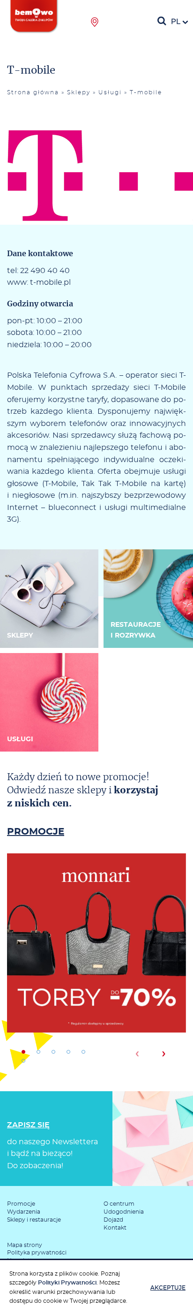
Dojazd (113, 1220)
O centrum (119, 1204)
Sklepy (78, 92)
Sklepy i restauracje (34, 1220)
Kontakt (115, 1228)
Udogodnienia (124, 1212)
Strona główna (33, 92)
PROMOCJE (35, 831)
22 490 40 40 (45, 270)
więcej (96, 975)
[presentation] (137, 1053)
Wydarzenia (23, 1212)
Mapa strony (24, 1245)
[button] (23, 1052)
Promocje (21, 1204)
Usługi (110, 92)
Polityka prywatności (37, 1252)
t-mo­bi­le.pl (50, 282)
